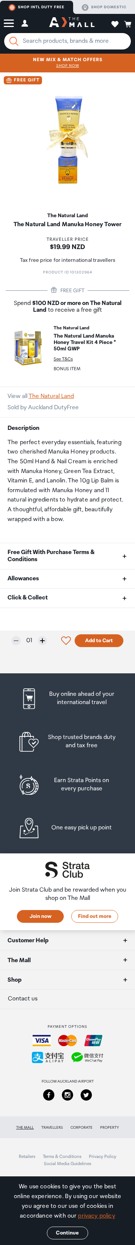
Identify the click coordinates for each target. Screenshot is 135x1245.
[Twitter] (86, 1095)
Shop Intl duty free (41, 7)
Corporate (81, 1127)
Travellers (52, 1127)
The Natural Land (51, 396)
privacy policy (96, 1215)
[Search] (13, 41)
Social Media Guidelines (67, 1163)
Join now (40, 916)
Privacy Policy (102, 1156)
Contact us (23, 998)
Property (109, 1127)
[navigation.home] (71, 23)
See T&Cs (63, 359)
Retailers (27, 1156)
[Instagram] (67, 1095)
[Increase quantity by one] (42, 640)
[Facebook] (48, 1095)
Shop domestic (108, 7)
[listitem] (68, 698)
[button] (9, 23)
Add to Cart (99, 641)
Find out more (94, 916)
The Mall (25, 1127)
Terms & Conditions (62, 1156)
